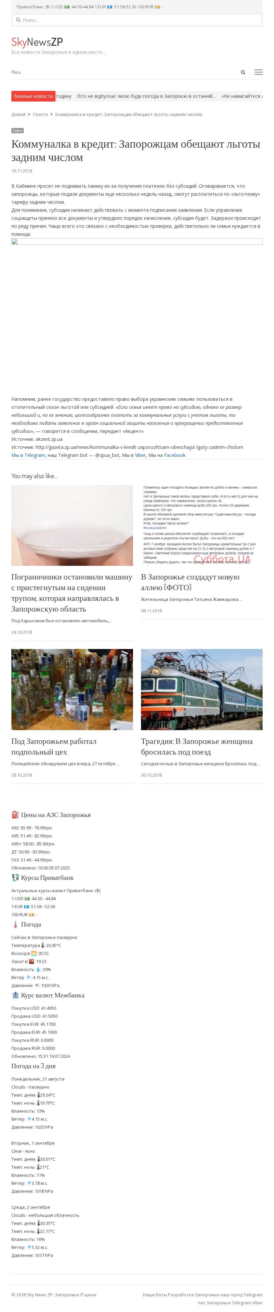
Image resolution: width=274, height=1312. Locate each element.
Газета (17, 130)
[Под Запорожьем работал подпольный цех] (72, 653)
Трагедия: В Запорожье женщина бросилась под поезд (197, 746)
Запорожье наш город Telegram (229, 1295)
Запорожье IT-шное (76, 1295)
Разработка (181, 1295)
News (37, 41)
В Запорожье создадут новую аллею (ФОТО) (190, 581)
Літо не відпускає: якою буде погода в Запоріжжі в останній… (122, 96)
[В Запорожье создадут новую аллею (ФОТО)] (202, 489)
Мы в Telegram (28, 455)
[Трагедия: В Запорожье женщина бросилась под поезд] (202, 653)
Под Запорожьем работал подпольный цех (54, 746)
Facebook (174, 455)
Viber (140, 455)
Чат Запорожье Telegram (224, 1303)
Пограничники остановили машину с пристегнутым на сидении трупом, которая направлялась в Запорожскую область (71, 592)
